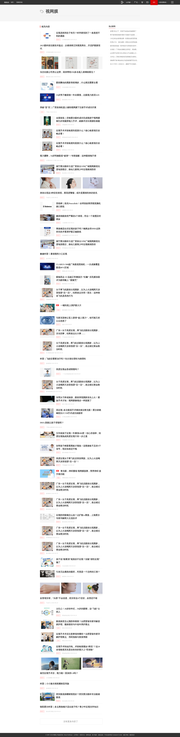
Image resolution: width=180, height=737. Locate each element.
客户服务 (94, 735)
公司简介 (76, 735)
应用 (12, 2)
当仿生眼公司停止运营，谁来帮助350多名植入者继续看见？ (67, 72)
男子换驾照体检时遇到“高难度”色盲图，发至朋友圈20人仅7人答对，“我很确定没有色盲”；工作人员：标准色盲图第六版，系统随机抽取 (125, 35)
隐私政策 (100, 735)
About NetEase (68, 735)
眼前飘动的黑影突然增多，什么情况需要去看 (77, 82)
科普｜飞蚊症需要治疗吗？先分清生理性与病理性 (63, 359)
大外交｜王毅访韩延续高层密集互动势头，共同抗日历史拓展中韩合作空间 (125, 57)
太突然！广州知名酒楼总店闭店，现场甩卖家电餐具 (125, 49)
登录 (154, 2)
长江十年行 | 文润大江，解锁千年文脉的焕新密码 (125, 64)
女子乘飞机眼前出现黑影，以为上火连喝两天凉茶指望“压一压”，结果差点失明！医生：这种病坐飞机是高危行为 (78, 292)
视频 (58, 310)
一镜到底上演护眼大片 (71, 305)
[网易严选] (136, 2)
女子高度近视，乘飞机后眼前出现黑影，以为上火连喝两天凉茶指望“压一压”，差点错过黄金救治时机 (78, 346)
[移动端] (122, 2)
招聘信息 (88, 735)
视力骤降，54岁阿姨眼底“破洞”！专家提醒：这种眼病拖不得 (68, 156)
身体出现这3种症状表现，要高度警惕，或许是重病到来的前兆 (68, 193)
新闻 (42, 112)
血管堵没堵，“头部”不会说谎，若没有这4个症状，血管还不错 (68, 598)
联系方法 (82, 735)
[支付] (142, 2)
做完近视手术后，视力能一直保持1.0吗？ (59, 673)
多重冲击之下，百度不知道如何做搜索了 (123, 31)
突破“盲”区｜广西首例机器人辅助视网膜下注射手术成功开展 (68, 107)
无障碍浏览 (19, 2)
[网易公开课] (128, 2)
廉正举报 (125, 735)
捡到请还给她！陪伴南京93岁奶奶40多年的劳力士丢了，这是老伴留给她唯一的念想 (125, 46)
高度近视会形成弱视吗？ (67, 369)
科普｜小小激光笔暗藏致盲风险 (54, 683)
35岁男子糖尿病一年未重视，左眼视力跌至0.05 (77, 95)
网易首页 (6, 2)
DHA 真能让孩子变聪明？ (52, 422)
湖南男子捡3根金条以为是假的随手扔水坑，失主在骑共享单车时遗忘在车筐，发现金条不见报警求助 (125, 60)
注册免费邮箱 (162, 2)
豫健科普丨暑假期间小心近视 (53, 254)
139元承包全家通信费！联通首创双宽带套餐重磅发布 (125, 38)
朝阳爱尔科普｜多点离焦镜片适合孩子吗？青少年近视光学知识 (69, 707)
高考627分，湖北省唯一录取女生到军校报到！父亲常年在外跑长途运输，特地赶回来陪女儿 (125, 42)
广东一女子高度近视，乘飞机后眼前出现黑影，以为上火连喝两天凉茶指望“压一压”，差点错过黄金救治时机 (78, 486)
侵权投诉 (131, 735)
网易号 (58, 39)
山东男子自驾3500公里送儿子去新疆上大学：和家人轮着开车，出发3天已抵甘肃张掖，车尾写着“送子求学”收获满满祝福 (125, 53)
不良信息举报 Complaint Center (113, 735)
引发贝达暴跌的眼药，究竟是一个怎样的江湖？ (78, 572)
